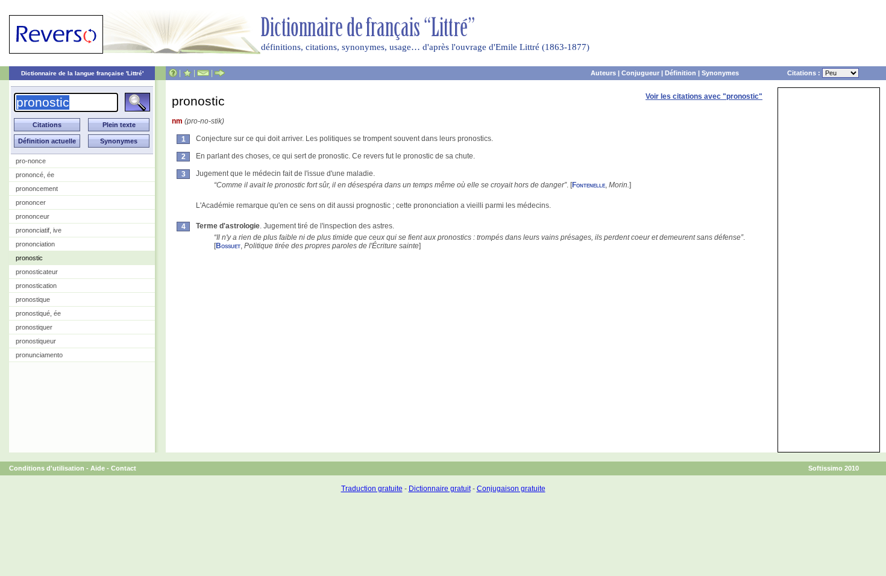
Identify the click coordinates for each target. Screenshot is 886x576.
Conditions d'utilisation (46, 468)
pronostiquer (34, 327)
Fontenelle (588, 185)
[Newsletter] (203, 73)
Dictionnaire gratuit (440, 488)
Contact (123, 468)
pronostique (33, 299)
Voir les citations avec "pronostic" (704, 96)
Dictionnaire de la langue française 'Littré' (82, 73)
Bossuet (228, 246)
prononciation (35, 244)
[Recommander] (220, 73)
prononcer (31, 202)
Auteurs (603, 73)
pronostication (36, 285)
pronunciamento (39, 354)
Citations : (804, 73)
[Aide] (173, 73)
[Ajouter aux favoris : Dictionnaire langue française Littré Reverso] (187, 73)
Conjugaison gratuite (511, 488)
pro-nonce (31, 160)
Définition (680, 73)
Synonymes (720, 73)
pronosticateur (37, 271)
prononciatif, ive (38, 230)
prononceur (32, 216)
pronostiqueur (36, 341)
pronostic (29, 257)
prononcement (37, 188)
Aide (97, 468)
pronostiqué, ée (38, 313)
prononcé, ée (35, 174)
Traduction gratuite (372, 488)
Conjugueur (640, 73)
